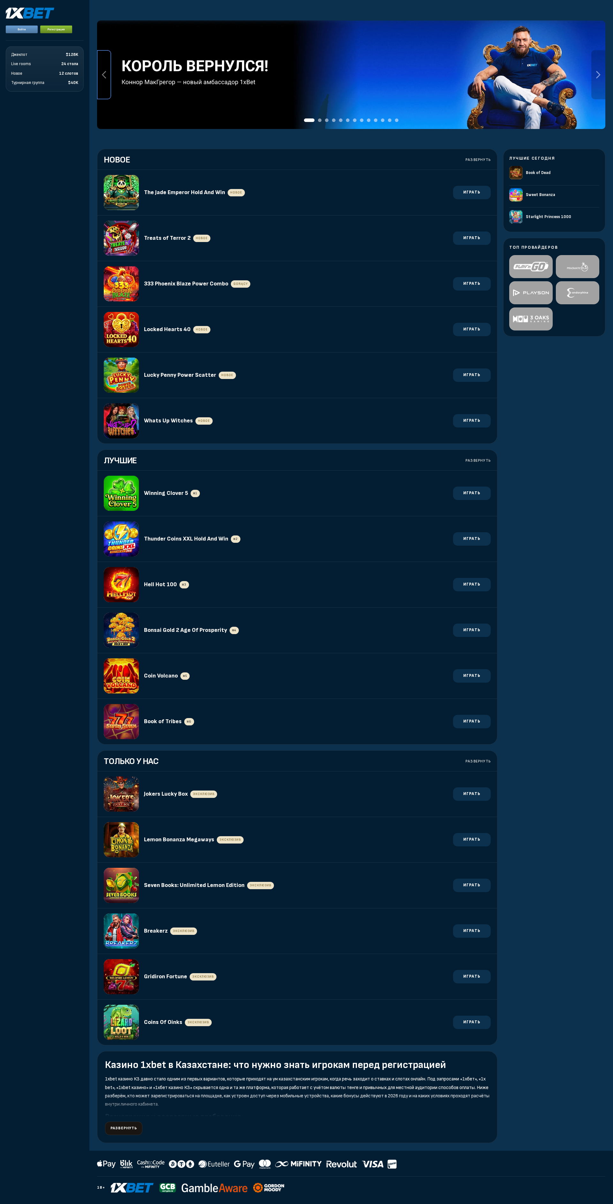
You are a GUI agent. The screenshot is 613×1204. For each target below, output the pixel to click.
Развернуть (478, 159)
